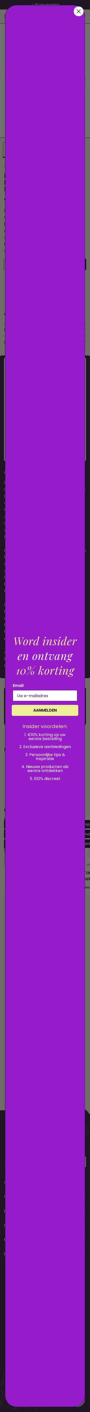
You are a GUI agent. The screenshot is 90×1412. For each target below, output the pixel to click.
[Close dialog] (78, 11)
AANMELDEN (45, 710)
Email (18, 685)
